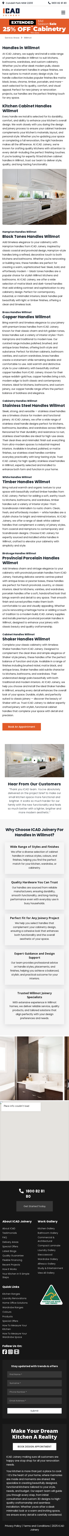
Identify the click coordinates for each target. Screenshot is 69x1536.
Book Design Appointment (35, 1446)
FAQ (4, 1237)
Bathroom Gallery (48, 1233)
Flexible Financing (12, 1260)
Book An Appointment (21, 726)
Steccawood (45, 1254)
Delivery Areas (10, 1242)
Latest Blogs (9, 1251)
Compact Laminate (49, 1245)
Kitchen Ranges (11, 1293)
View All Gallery (46, 1272)
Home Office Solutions (15, 1302)
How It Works (9, 1269)
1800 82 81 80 (59, 3)
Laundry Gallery (47, 1250)
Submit (34, 1410)
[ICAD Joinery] (12, 12)
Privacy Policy (13, 1526)
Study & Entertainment (50, 1268)
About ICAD (8, 1228)
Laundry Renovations (14, 1298)
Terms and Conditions (36, 1526)
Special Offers (10, 1246)
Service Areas (12, 37)
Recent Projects (11, 1264)
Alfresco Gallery (47, 1263)
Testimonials (9, 1233)
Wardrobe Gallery (48, 1259)
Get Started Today (35, 1206)
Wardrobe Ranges (12, 1307)
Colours (6, 1311)
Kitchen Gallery (46, 1228)
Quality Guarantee (13, 1255)
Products (7, 1316)
